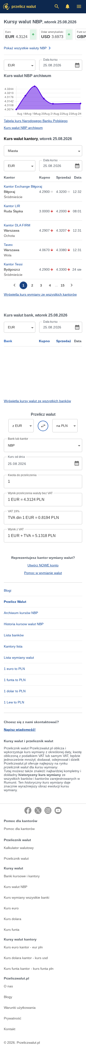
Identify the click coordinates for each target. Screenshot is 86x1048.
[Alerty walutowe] (67, 6)
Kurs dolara (12, 919)
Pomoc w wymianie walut (43, 573)
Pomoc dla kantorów (19, 829)
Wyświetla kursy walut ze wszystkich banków (37, 401)
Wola (7, 255)
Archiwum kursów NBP (21, 613)
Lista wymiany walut (19, 657)
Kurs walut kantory (21, 139)
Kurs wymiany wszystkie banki (26, 897)
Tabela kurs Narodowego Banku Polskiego (36, 121)
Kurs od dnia (16, 456)
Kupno (44, 341)
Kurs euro (11, 908)
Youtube (58, 810)
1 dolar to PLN (15, 691)
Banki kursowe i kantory (22, 876)
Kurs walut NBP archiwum (23, 128)
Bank (8, 341)
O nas (8, 986)
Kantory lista (13, 646)
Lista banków (14, 635)
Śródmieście (13, 197)
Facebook (28, 810)
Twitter (38, 810)
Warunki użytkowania (20, 1007)
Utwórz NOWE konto (43, 565)
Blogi (7, 590)
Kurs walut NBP (15, 887)
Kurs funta (11, 929)
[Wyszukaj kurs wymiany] (57, 6)
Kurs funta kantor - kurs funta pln (29, 968)
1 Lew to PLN (14, 702)
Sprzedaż (63, 341)
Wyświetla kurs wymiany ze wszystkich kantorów (40, 294)
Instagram (48, 810)
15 (62, 285)
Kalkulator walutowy (19, 848)
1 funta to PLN (15, 680)
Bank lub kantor (18, 438)
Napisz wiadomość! (20, 729)
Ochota (9, 236)
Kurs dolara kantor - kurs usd (26, 958)
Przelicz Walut (23, 7)
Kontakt (9, 1029)
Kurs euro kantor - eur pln (23, 947)
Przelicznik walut (16, 858)
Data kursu (50, 59)
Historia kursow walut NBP (23, 624)
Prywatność (12, 1018)
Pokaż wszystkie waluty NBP (25, 48)
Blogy (8, 997)
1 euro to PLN (14, 669)
